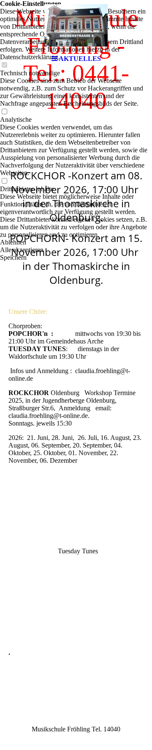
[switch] (4, 111)
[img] (76, 25)
